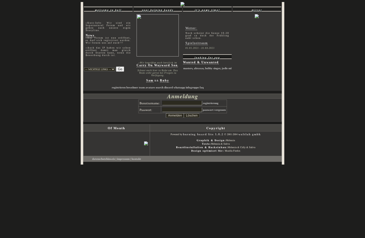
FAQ (202, 87)
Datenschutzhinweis (104, 159)
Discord (168, 87)
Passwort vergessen (214, 110)
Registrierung (211, 103)
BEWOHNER (132, 87)
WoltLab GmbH (249, 134)
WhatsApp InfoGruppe (186, 87)
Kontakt (136, 159)
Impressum (123, 159)
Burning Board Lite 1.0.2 (203, 134)
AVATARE (150, 87)
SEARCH (159, 87)
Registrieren (119, 87)
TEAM (142, 87)
